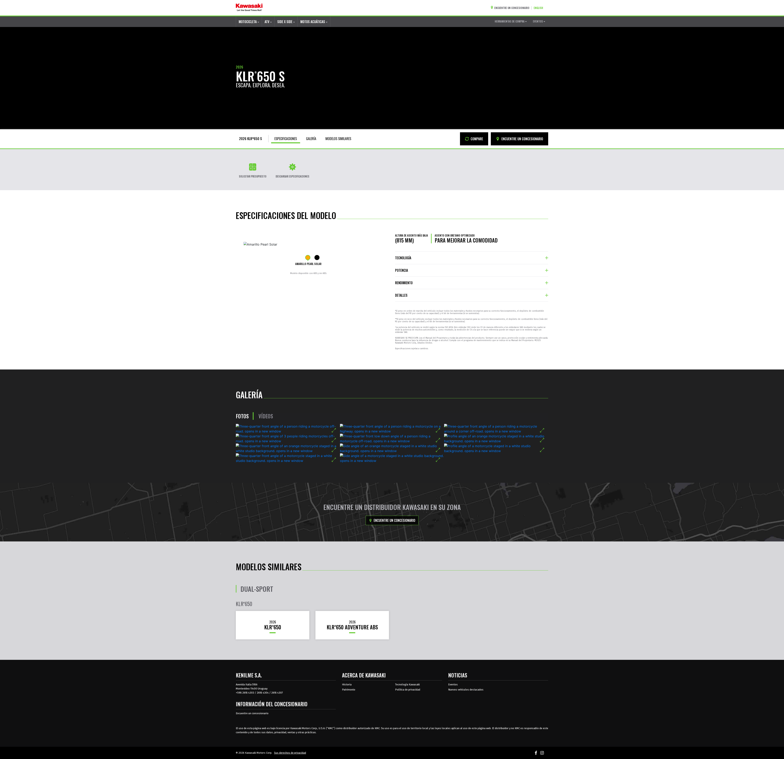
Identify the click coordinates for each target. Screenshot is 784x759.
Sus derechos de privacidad (290, 752)
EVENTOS (538, 21)
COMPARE (476, 138)
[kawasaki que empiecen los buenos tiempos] (249, 8)
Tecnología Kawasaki (407, 684)
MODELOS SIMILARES (338, 138)
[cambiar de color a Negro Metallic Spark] (317, 257)
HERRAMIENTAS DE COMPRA (510, 21)
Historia (347, 684)
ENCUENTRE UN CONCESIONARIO (522, 138)
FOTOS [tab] (242, 416)
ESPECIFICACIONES (285, 138)
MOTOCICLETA (248, 21)
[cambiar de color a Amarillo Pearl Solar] (307, 257)
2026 (239, 67)
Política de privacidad (407, 689)
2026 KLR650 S (250, 138)
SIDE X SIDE (285, 21)
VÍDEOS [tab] (265, 416)
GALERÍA (311, 138)
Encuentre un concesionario (394, 520)
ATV (267, 21)
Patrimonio (348, 689)
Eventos (453, 684)
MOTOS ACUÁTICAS (313, 21)
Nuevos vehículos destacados (465, 689)
